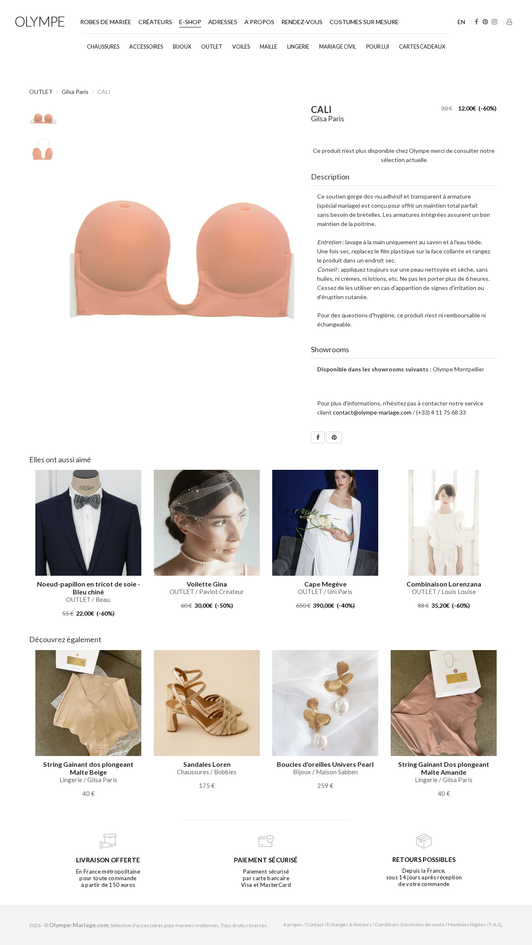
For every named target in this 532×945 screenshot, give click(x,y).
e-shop (190, 21)
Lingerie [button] (298, 47)
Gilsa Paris (75, 91)
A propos (259, 21)
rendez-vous (302, 21)
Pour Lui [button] (377, 47)
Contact (314, 924)
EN (461, 21)
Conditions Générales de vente (409, 924)
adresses (222, 21)
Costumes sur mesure (364, 21)
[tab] (404, 177)
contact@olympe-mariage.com (372, 412)
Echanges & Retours (349, 924)
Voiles (241, 47)
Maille (268, 47)
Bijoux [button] (182, 47)
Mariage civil (337, 47)
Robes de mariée (105, 21)
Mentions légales (467, 924)
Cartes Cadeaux (422, 47)
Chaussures (103, 47)
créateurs (155, 21)
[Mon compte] (509, 21)
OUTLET (211, 47)
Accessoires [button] (146, 47)
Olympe (40, 21)
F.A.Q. (496, 924)
